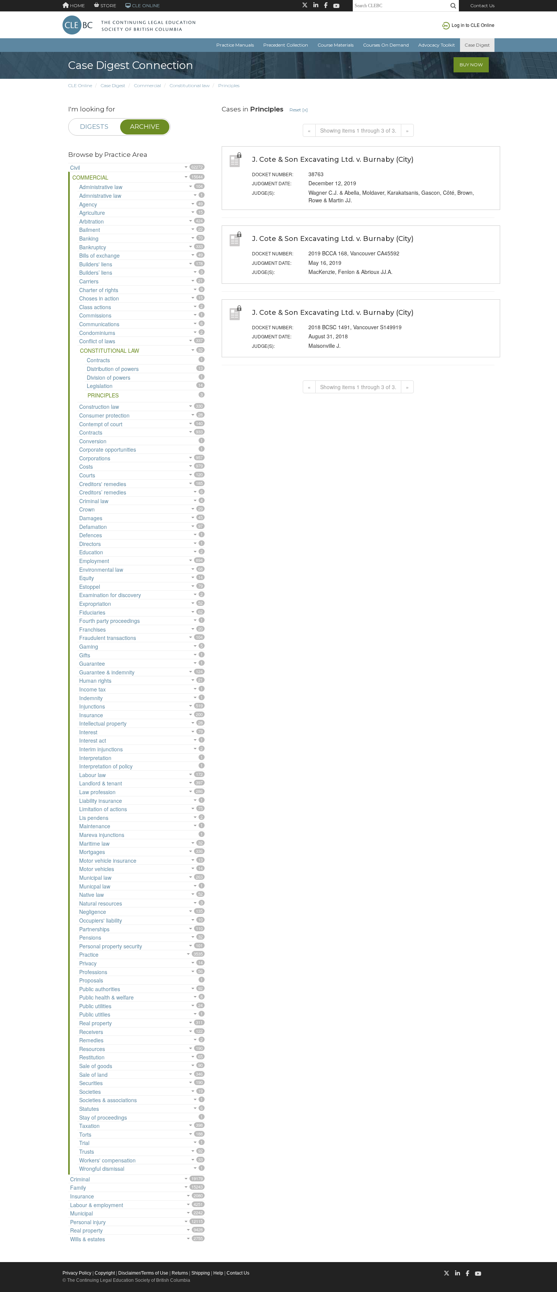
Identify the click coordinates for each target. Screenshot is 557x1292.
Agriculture (92, 212)
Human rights (95, 680)
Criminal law (93, 501)
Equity (86, 578)
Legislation (100, 385)
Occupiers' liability (100, 920)
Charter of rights (98, 290)
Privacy (88, 963)
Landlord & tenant (100, 783)
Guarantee (92, 663)
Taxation (89, 1125)
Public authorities (99, 989)
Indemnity (91, 698)
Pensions (90, 937)
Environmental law (101, 569)
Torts (85, 1134)
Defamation (93, 526)
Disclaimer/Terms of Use (143, 1273)
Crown (87, 509)
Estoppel (89, 586)
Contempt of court (100, 424)
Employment (94, 561)
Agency (88, 204)
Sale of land (93, 1074)
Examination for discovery (110, 595)
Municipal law (95, 877)
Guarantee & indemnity (107, 672)
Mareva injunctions (101, 834)
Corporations (94, 458)
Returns (180, 1273)
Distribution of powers (113, 368)
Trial (84, 1143)
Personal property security (110, 946)
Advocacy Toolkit (436, 45)
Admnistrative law (100, 195)
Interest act (92, 740)
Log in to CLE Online (473, 25)
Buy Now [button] (471, 64)
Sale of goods (95, 1066)
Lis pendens (93, 817)
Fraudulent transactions (107, 637)
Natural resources (100, 903)
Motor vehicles (96, 869)
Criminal (80, 1179)
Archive (145, 126)
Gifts (84, 655)
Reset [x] (298, 110)
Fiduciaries (92, 612)
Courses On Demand (386, 45)
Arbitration (91, 221)
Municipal (81, 1213)
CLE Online (80, 85)
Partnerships (94, 929)
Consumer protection (104, 415)
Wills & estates (87, 1239)
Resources (92, 1049)
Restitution (92, 1057)
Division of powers (108, 377)
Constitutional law (190, 85)
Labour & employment (96, 1205)
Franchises (92, 629)
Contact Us (482, 5)
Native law (91, 894)
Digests (94, 126)
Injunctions (92, 706)
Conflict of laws (97, 341)
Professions (93, 972)
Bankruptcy (92, 247)
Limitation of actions (103, 809)
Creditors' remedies (102, 484)
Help (218, 1273)
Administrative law (100, 187)
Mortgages (92, 852)
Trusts (86, 1151)
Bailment (89, 229)
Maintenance (94, 826)
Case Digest (477, 45)
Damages (90, 518)
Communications (99, 324)
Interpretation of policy (106, 766)
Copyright (105, 1273)
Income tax (92, 689)
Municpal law (94, 886)
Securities (91, 1083)
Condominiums (97, 332)
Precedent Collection (285, 45)
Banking (89, 238)
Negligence (92, 911)
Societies (90, 1091)
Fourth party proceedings (109, 620)
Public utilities (95, 1006)
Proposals (91, 980)
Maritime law (94, 843)
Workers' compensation (107, 1160)
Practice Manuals (235, 45)
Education (91, 552)
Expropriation (95, 603)
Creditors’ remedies (102, 492)
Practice (89, 954)
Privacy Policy (77, 1273)
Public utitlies (94, 1014)
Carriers (89, 281)
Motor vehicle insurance (107, 860)
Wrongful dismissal (101, 1168)
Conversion (92, 441)
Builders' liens (95, 264)
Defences (90, 535)
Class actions (95, 307)
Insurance (91, 715)
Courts (87, 475)
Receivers (91, 1031)
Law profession (97, 792)
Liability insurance (100, 800)
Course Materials (336, 45)
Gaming (88, 646)
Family (78, 1187)
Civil (75, 167)
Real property (95, 1023)
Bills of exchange (99, 255)
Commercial (147, 85)
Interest (88, 732)
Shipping (200, 1273)
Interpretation (95, 758)
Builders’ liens (95, 272)
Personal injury (88, 1222)
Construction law (99, 406)
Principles (228, 85)
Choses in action (99, 298)
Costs (86, 466)
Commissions (95, 315)
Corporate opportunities (107, 449)
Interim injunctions (101, 749)
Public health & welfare (106, 997)
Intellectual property (103, 723)
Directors (90, 543)
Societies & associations (108, 1100)
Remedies (91, 1040)
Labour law (92, 775)
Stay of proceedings (103, 1117)
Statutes (89, 1108)
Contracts (98, 360)
